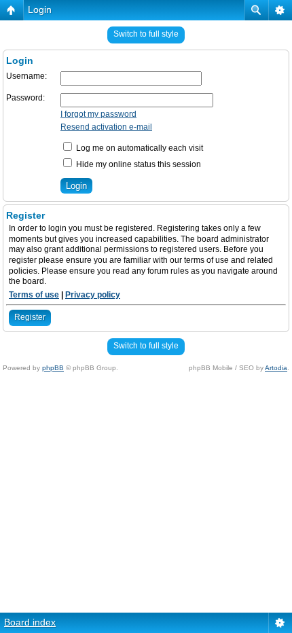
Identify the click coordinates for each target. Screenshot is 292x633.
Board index (30, 622)
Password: (25, 98)
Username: (26, 76)
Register (29, 317)
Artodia (276, 368)
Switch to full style (146, 34)
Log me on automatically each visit (138, 148)
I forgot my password (98, 114)
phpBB (53, 368)
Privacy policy (92, 295)
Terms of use (34, 295)
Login (40, 9)
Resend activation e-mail (106, 127)
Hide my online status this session (137, 164)
